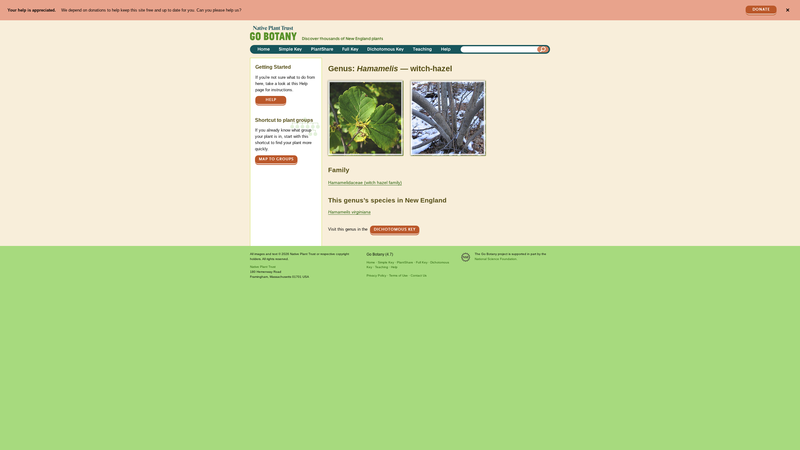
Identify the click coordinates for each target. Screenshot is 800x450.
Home (264, 49)
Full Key (350, 49)
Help (446, 49)
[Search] (543, 49)
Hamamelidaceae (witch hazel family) (365, 182)
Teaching (422, 49)
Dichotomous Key (385, 49)
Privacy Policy (376, 275)
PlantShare (322, 49)
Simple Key (290, 49)
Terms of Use (398, 275)
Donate (761, 10)
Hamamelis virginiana (349, 211)
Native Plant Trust (263, 266)
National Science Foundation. (496, 259)
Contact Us (419, 275)
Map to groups (276, 159)
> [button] (331, 84)
